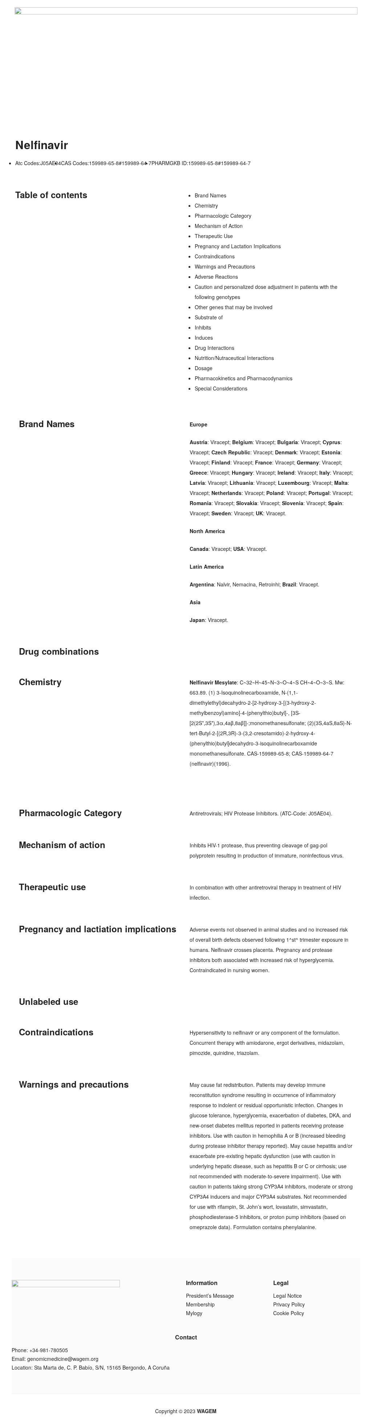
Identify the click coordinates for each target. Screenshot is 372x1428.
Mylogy (194, 1313)
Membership (200, 1304)
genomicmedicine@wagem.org (62, 1358)
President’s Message (210, 1295)
